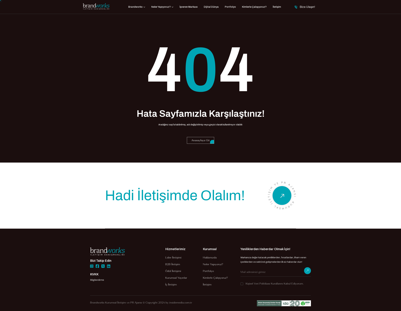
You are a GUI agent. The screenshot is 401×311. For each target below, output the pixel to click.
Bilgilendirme (97, 280)
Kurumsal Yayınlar (176, 277)
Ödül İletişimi (173, 271)
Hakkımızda (210, 257)
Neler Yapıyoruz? (161, 6)
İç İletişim (171, 284)
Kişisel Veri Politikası (258, 283)
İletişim (277, 6)
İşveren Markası (189, 6)
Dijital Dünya (211, 6)
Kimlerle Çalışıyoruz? (254, 6)
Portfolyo (230, 6)
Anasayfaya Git (200, 140)
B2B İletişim (172, 264)
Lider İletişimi (173, 257)
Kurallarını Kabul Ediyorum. (275, 283)
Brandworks (135, 6)
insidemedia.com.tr (180, 302)
